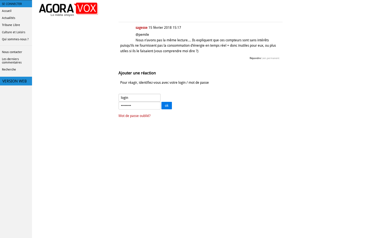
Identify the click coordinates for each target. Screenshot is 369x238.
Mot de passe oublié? (135, 116)
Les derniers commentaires (12, 60)
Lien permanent (270, 58)
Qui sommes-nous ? (15, 39)
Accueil (7, 11)
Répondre (255, 58)
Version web (14, 81)
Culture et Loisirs (13, 32)
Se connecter (12, 4)
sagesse (142, 28)
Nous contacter (12, 52)
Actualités (8, 18)
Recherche (9, 69)
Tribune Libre (11, 25)
